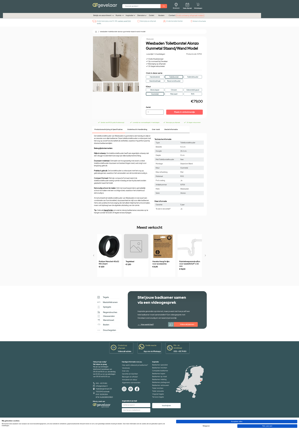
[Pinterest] (130, 389)
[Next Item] (134, 59)
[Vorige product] (93, 255)
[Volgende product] (205, 255)
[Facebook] (137, 389)
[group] (149, 255)
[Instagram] (124, 389)
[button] (198, 4)
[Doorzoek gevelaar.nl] (163, 6)
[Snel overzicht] (109, 246)
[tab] (108, 129)
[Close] (200, 380)
